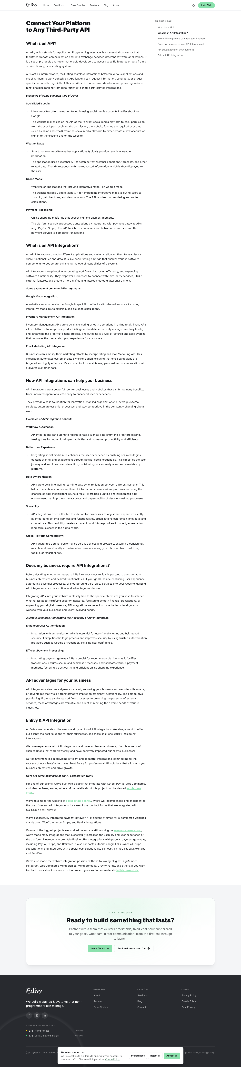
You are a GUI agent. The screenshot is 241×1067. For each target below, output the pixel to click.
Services (142, 995)
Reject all (155, 1055)
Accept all (171, 1055)
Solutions (59, 5)
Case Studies (78, 5)
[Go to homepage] (34, 991)
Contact (141, 1007)
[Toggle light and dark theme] (194, 5)
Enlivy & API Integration (170, 55)
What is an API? (166, 27)
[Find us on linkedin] (45, 1015)
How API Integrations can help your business (181, 38)
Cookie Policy (188, 1001)
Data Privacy (188, 1007)
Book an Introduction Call (132, 948)
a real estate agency (78, 800)
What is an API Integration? (173, 32)
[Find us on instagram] (37, 1015)
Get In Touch (98, 948)
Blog (106, 5)
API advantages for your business (176, 49)
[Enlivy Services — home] (31, 5)
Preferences (138, 1055)
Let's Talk (206, 5)
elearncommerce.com (127, 830)
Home (46, 5)
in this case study (127, 870)
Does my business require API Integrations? (181, 44)
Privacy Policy (189, 995)
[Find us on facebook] (29, 1015)
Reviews (94, 5)
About (116, 5)
